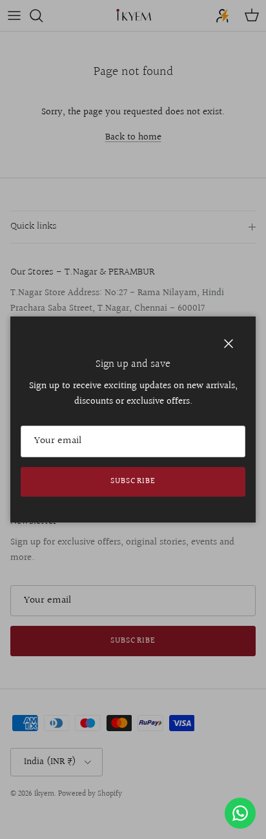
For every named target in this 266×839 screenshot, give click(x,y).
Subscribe (132, 481)
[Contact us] (240, 813)
